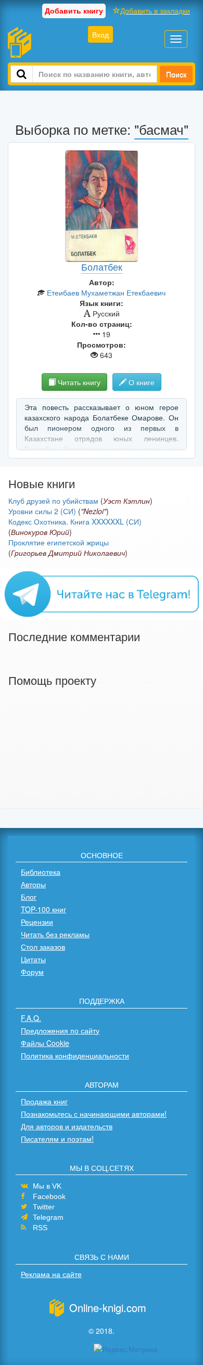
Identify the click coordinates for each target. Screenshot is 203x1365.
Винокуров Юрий (40, 532)
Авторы (33, 884)
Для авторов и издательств (66, 1126)
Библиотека (40, 871)
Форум (32, 971)
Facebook (49, 1196)
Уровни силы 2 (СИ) (42, 511)
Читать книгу (78, 382)
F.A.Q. (31, 1018)
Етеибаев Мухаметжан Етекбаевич (106, 292)
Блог (28, 896)
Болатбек (101, 266)
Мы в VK (47, 1186)
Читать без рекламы (55, 934)
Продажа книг (44, 1101)
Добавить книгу (74, 10)
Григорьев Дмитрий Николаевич (68, 552)
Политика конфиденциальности (75, 1055)
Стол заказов (43, 946)
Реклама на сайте (51, 1274)
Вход (100, 34)
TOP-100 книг (43, 909)
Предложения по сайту (60, 1030)
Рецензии (37, 921)
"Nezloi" (93, 511)
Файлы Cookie (45, 1043)
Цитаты (33, 959)
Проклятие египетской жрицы (58, 542)
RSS (40, 1227)
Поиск (176, 74)
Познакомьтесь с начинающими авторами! (94, 1113)
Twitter (44, 1206)
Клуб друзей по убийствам (53, 500)
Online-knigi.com (107, 1307)
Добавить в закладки (155, 10)
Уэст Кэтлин (126, 500)
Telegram (48, 1217)
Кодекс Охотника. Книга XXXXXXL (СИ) (75, 521)
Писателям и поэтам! (57, 1138)
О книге (140, 382)
